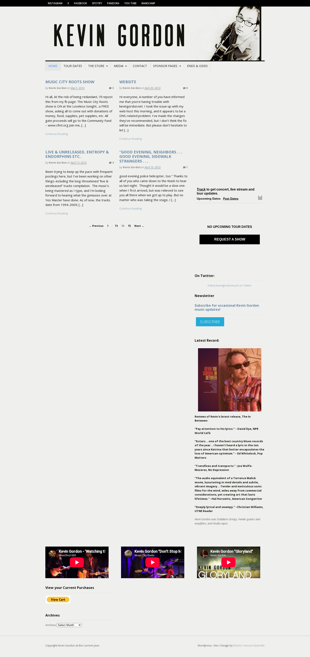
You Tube (130, 3)
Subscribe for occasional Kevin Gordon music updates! (227, 307)
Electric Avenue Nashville (249, 645)
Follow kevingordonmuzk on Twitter (230, 285)
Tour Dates (72, 66)
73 (116, 225)
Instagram (55, 3)
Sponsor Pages (165, 66)
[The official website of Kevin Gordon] (155, 59)
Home (53, 66)
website (127, 81)
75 (129, 225)
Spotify (97, 3)
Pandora (113, 3)
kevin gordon (58, 88)
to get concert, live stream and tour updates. (226, 191)
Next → (139, 225)
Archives (50, 625)
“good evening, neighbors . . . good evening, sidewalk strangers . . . (150, 156)
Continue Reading (56, 134)
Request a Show (229, 239)
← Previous (96, 225)
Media (118, 66)
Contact (140, 66)
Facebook (80, 3)
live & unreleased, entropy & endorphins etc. (77, 154)
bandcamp (148, 3)
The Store (96, 66)
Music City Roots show (69, 81)
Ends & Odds (197, 66)
